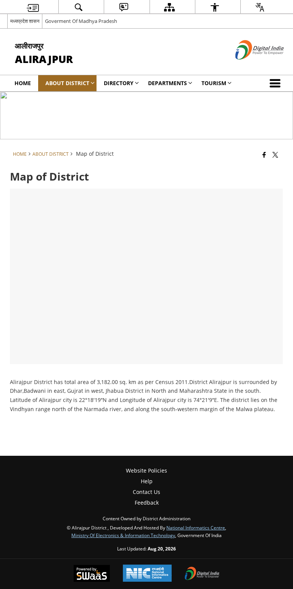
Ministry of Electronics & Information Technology (123, 535)
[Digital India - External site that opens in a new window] (250, 65)
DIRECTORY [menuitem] (119, 83)
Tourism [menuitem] (213, 83)
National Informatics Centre (195, 527)
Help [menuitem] (147, 481)
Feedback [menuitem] (147, 502)
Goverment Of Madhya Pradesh (81, 21)
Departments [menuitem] (167, 83)
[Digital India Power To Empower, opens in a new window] (202, 574)
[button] (276, 83)
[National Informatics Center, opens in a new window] (147, 574)
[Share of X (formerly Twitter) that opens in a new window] (275, 155)
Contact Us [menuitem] (146, 491)
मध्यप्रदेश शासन (24, 21)
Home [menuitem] (22, 83)
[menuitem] (33, 7)
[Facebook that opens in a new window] (264, 155)
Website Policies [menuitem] (146, 470)
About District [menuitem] (67, 83)
